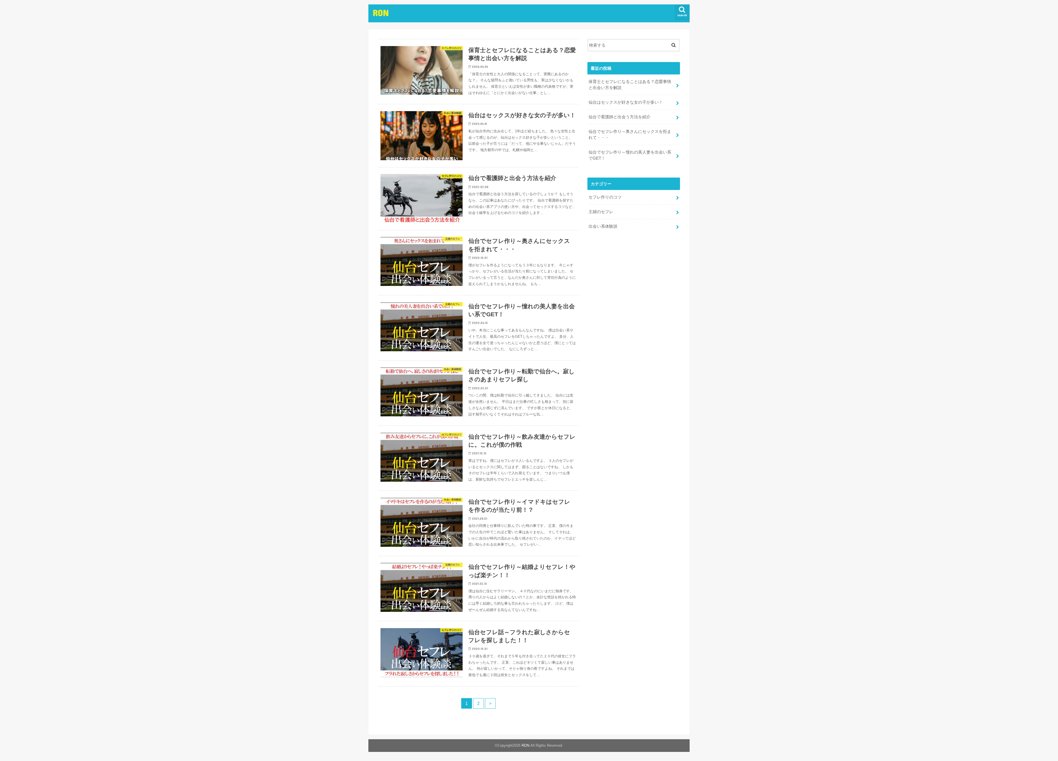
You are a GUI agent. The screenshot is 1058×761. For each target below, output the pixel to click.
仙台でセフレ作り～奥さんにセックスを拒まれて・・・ (630, 134)
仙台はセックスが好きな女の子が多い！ (626, 102)
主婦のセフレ (601, 212)
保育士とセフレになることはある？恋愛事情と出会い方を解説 (630, 84)
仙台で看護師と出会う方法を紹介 (620, 117)
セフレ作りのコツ (605, 197)
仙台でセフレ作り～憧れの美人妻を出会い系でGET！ (630, 155)
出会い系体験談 (603, 226)
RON (381, 12)
